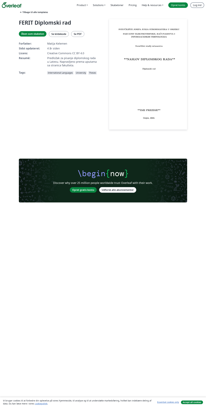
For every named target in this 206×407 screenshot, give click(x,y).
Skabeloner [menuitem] (117, 5)
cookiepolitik (41, 403)
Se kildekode (58, 34)
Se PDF (78, 34)
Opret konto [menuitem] (178, 5)
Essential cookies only (168, 402)
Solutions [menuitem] (98, 5)
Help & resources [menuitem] (152, 5)
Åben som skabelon (32, 34)
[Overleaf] (11, 5)
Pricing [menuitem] (133, 5)
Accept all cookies (192, 402)
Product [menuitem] (81, 5)
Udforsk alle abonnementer (118, 190)
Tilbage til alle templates (33, 12)
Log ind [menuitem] (197, 5)
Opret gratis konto (83, 190)
